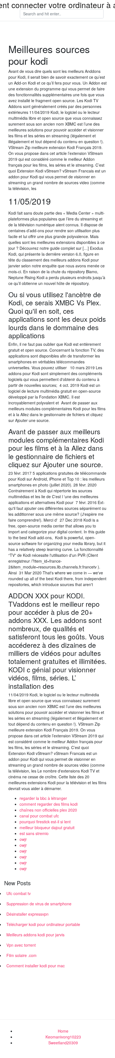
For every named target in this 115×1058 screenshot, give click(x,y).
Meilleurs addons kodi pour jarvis (35, 934)
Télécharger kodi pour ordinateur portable (43, 924)
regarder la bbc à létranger (43, 798)
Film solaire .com (21, 955)
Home (63, 1031)
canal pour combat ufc (39, 816)
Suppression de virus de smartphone (38, 903)
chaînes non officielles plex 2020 (48, 810)
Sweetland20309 (63, 1042)
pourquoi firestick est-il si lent (45, 821)
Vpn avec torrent (21, 945)
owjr (23, 839)
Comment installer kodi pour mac (35, 965)
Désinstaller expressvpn (27, 914)
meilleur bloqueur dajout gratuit (47, 827)
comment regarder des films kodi (49, 804)
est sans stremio (34, 833)
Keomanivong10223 (63, 1037)
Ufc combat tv (18, 893)
